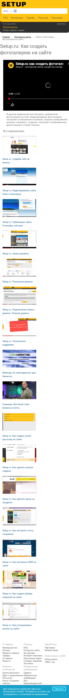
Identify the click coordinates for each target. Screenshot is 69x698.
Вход (6, 11)
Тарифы (30, 17)
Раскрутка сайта (32, 650)
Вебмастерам (51, 650)
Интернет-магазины (33, 656)
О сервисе (7, 658)
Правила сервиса (10, 653)
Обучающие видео (22, 37)
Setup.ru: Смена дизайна (15, 253)
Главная (6, 37)
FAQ (5, 17)
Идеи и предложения (12, 675)
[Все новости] (3, 23)
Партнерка (57, 17)
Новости (6, 661)
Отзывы (6, 650)
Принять (59, 689)
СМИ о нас (50, 662)
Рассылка (43, 17)
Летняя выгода (10, 27)
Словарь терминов (33, 661)
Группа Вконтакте (10, 673)
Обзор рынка (51, 659)
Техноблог (28, 663)
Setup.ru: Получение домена (17, 281)
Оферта (27, 673)
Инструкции (17, 17)
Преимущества (9, 648)
